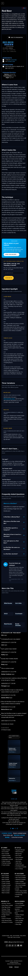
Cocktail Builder (19, 903)
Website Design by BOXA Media (14, 963)
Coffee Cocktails (6, 861)
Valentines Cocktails (21, 879)
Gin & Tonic (18, 855)
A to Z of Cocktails (20, 905)
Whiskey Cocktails (6, 857)
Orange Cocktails (6, 885)
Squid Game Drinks (7, 912)
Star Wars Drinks (6, 907)
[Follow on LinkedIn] (18, 945)
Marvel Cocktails (6, 911)
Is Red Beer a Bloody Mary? (12, 517)
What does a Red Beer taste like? (12, 522)
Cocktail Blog (19, 922)
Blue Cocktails (5, 879)
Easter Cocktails (20, 881)
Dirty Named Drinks (7, 920)
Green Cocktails (6, 881)
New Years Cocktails (21, 877)
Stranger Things (6, 909)
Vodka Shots (19, 863)
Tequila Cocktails (6, 855)
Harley (3, 654)
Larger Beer (14, 59)
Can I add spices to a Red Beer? (11, 542)
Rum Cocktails (5, 853)
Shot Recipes (19, 859)
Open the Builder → (11, 254)
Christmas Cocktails (20, 875)
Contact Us (18, 916)
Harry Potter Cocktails (7, 905)
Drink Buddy (7, 241)
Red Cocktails (5, 875)
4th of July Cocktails (21, 885)
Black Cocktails (5, 892)
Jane (2, 645)
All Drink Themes (6, 903)
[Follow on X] (15, 945)
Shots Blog (18, 924)
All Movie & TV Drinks (7, 922)
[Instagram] (17, 828)
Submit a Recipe (20, 914)
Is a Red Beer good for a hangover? (11, 529)
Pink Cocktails (5, 877)
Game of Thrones (6, 918)
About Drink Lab (20, 918)
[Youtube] (13, 828)
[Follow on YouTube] (21, 945)
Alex (2, 635)
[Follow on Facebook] (7, 945)
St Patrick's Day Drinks (21, 892)
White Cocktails (6, 890)
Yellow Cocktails (6, 887)
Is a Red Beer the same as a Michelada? (12, 548)
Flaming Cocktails (6, 863)
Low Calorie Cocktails (21, 866)
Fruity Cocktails (6, 865)
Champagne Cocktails (7, 859)
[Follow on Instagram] (9, 945)
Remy (3, 664)
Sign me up (8, 278)
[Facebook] (10, 828)
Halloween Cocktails (21, 883)
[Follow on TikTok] (12, 945)
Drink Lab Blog (19, 920)
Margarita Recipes (20, 849)
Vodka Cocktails (6, 849)
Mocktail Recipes (20, 865)
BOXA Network (20, 942)
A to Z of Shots (19, 868)
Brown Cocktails (6, 889)
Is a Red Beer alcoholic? (11, 554)
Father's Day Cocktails (21, 890)
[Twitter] (15, 828)
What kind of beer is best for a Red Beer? (12, 535)
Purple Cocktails (6, 883)
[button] (2, 3)
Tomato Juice (11, 61)
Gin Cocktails (5, 851)
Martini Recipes (19, 851)
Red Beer (8, 42)
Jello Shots (18, 861)
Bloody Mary (19, 853)
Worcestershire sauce (9, 398)
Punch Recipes (19, 857)
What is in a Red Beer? (10, 503)
